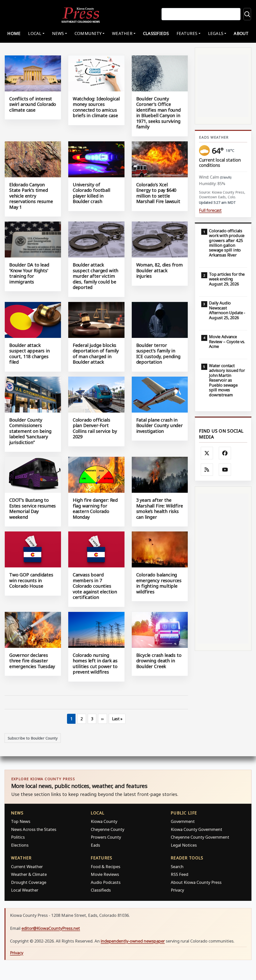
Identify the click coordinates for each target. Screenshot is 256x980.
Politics (18, 837)
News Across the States (33, 829)
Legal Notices (184, 845)
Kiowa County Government (196, 829)
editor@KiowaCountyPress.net (51, 928)
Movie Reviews (105, 874)
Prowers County (106, 837)
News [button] (58, 33)
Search (177, 866)
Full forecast (210, 210)
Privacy (177, 890)
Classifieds (156, 33)
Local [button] (34, 33)
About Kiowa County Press (196, 882)
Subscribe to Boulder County (33, 737)
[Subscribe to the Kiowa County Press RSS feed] (207, 470)
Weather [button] (122, 33)
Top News (20, 821)
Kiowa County (104, 821)
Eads (95, 845)
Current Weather (27, 866)
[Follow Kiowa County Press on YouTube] (225, 470)
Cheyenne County (107, 829)
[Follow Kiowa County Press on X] (207, 453)
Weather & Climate (29, 874)
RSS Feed (179, 874)
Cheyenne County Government (200, 837)
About (241, 33)
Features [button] (187, 33)
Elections (19, 845)
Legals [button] (216, 33)
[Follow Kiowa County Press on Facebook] (225, 453)
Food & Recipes (105, 866)
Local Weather (24, 890)
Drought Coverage (28, 882)
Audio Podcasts (105, 882)
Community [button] (88, 33)
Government (183, 821)
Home (13, 33)
